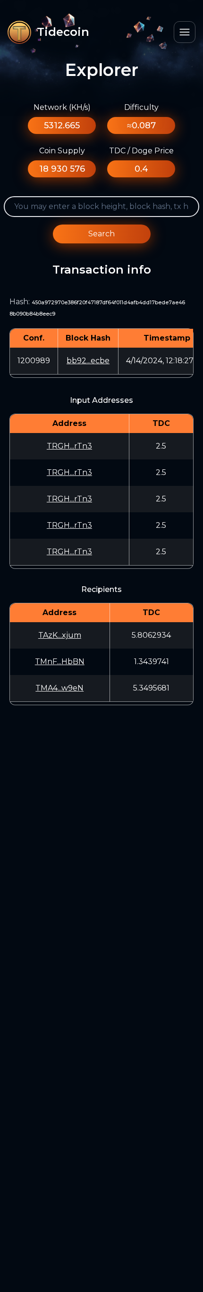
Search (101, 233)
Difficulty (141, 107)
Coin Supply (62, 150)
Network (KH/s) (62, 107)
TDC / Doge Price (141, 150)
